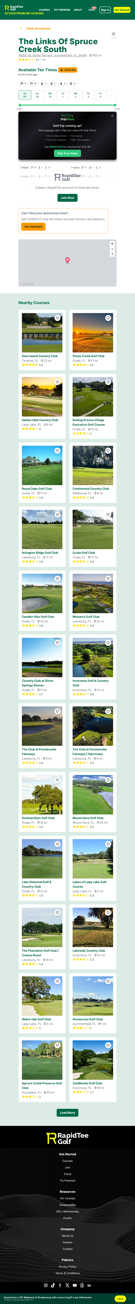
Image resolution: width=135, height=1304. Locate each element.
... (111, 95)
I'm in (120, 1298)
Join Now (67, 197)
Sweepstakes (67, 1204)
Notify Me (70, 69)
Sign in (105, 9)
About (78, 9)
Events (67, 1218)
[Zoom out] (112, 249)
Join (67, 1167)
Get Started (122, 9)
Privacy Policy (67, 1266)
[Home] (67, 1138)
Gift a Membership (67, 1211)
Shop (92, 9)
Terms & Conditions (67, 1273)
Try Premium (62, 9)
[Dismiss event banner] (129, 1298)
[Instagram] (45, 1285)
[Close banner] (112, 116)
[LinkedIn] (89, 1285)
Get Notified (33, 226)
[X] (67, 1285)
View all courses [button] (38, 28)
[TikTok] (53, 1285)
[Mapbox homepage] (26, 284)
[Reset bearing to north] (112, 254)
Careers (67, 1242)
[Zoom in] (112, 243)
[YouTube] (74, 1285)
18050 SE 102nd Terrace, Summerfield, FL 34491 (52, 55)
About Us (67, 1235)
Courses (44, 9)
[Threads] (82, 1285)
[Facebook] (60, 1285)
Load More (67, 1112)
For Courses (67, 1198)
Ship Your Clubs (67, 153)
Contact (67, 1248)
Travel (67, 1174)
